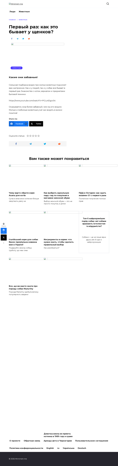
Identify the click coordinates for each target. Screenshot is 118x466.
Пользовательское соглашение (91, 441)
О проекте (14, 441)
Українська (68, 448)
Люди (12, 11)
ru (58, 448)
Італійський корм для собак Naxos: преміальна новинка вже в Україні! (23, 242)
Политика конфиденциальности (26, 448)
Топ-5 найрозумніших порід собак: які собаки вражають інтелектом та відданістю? (94, 222)
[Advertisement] (92, 53)
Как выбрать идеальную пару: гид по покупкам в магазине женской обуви (57, 195)
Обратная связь (32, 441)
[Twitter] (4, 237)
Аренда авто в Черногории (58, 441)
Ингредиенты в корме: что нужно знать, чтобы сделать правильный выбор (59, 242)
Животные (24, 11)
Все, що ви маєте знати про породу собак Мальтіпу (23, 287)
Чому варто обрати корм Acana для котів (21, 194)
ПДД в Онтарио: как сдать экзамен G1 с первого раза (92, 194)
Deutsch (82, 448)
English (50, 448)
